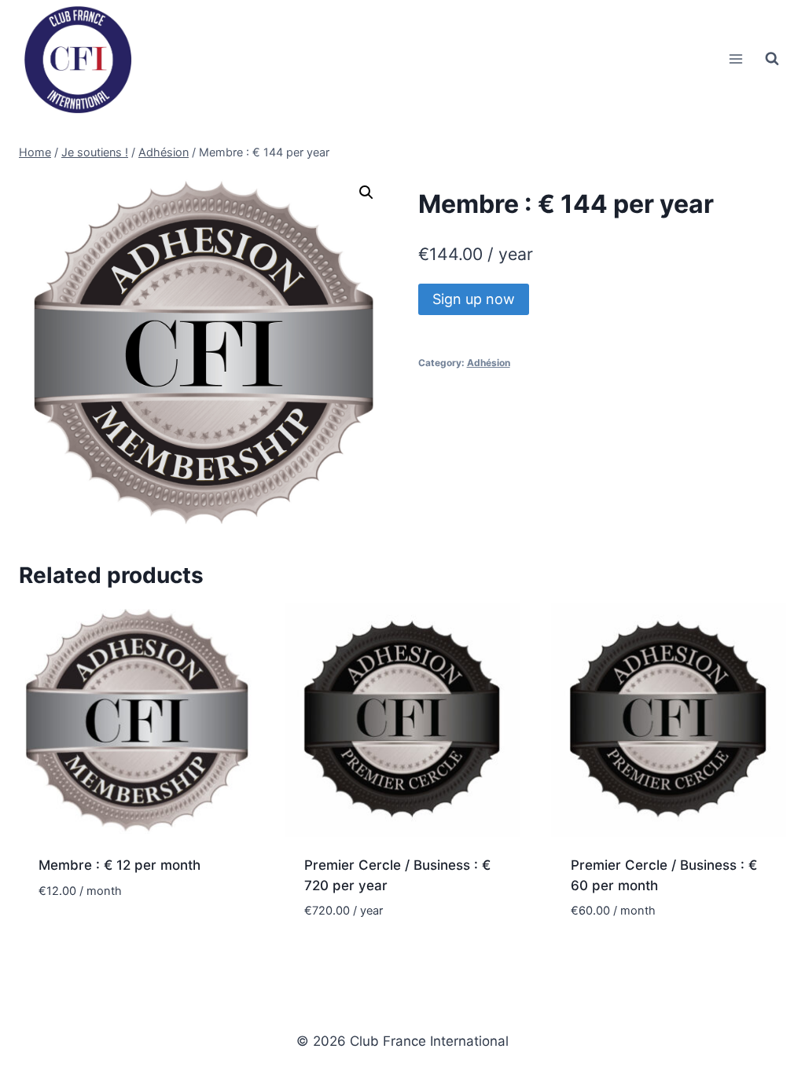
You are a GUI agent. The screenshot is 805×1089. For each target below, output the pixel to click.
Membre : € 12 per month (119, 865)
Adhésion (488, 362)
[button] (366, 192)
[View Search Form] (772, 59)
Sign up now (473, 299)
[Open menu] (735, 58)
